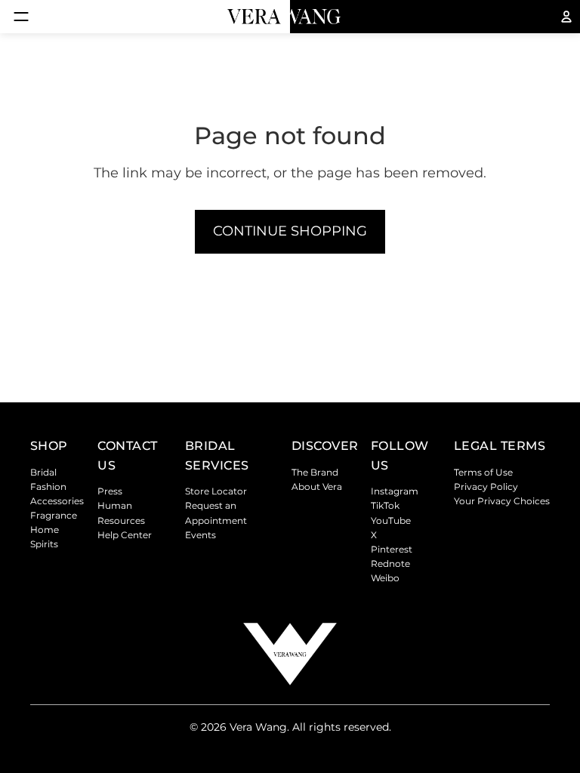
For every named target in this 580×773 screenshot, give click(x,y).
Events (200, 534)
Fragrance (53, 515)
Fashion (48, 486)
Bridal (43, 472)
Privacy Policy (486, 486)
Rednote (390, 563)
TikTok (385, 505)
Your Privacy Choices (502, 501)
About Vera (317, 486)
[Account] (566, 17)
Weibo (385, 578)
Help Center (124, 534)
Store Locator (216, 491)
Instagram (394, 491)
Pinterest (391, 549)
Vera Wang (258, 727)
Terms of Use (483, 472)
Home (44, 529)
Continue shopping (290, 231)
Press (109, 491)
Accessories (57, 501)
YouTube (391, 520)
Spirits (44, 544)
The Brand (315, 472)
